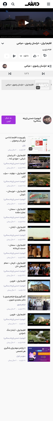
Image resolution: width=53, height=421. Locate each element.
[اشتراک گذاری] (14, 56)
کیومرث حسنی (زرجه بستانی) (32, 119)
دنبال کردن (8, 120)
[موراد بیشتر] (7, 56)
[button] (26, 23)
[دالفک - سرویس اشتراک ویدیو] (34, 4)
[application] (26, 23)
